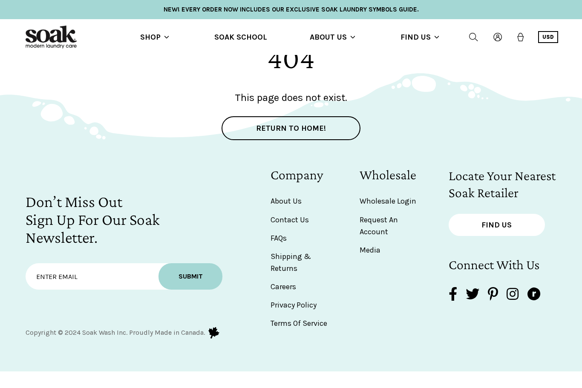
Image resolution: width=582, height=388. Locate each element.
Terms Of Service (299, 323)
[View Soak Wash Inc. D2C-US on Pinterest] (493, 295)
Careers (283, 286)
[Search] (473, 37)
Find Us (415, 37)
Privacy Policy (294, 305)
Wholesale (388, 174)
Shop (150, 37)
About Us (328, 37)
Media (370, 250)
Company (297, 174)
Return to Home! (291, 128)
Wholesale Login (388, 201)
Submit (191, 276)
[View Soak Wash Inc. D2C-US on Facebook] (453, 295)
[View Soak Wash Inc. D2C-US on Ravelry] (534, 295)
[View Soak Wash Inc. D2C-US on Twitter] (472, 295)
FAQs (279, 238)
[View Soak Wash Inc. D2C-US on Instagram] (513, 295)
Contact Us (290, 219)
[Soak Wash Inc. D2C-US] (51, 37)
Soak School (240, 37)
